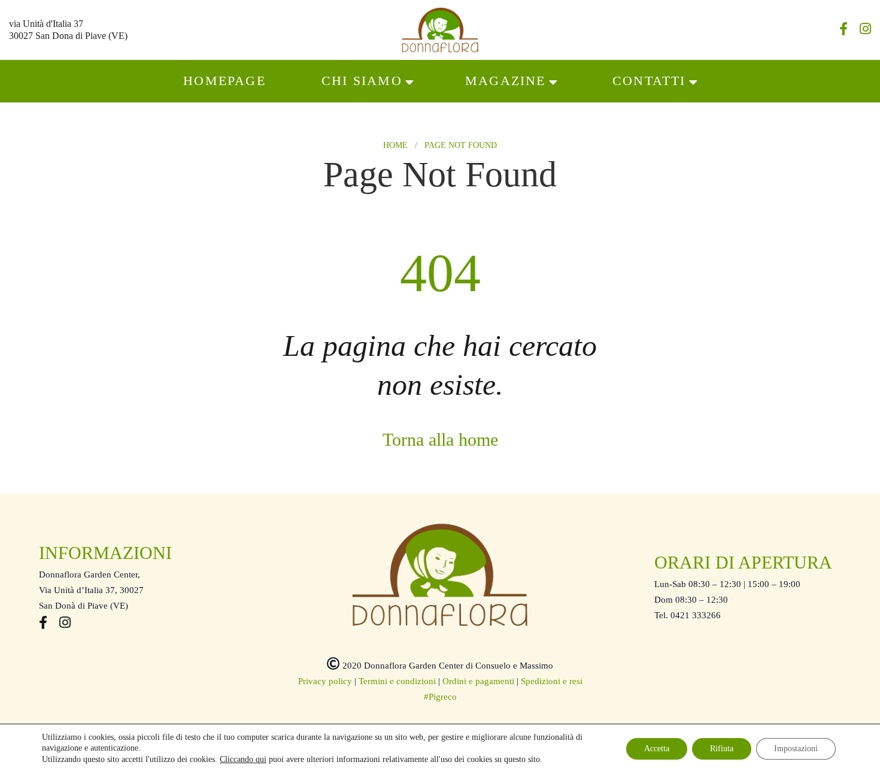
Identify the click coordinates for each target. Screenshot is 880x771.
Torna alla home (440, 439)
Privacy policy (325, 681)
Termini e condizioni (397, 681)
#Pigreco (440, 697)
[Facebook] (843, 30)
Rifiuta (721, 748)
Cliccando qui (243, 759)
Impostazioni (796, 748)
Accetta (656, 748)
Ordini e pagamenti (478, 681)
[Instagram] (865, 30)
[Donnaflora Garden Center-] (440, 30)
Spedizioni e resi (551, 681)
